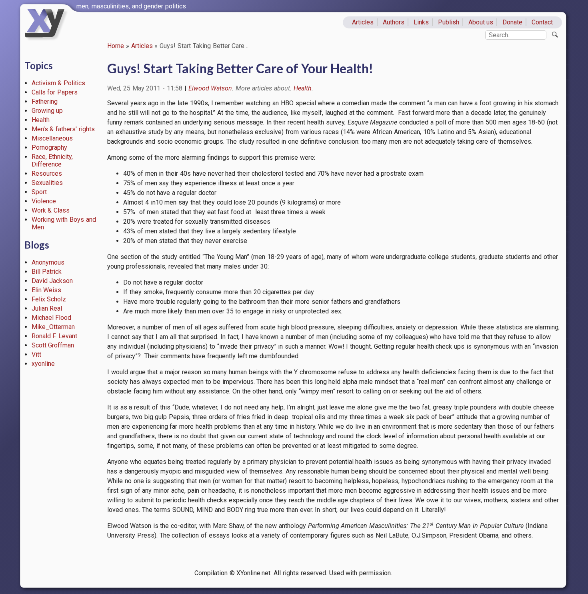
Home (115, 46)
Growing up (47, 110)
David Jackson (52, 281)
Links (421, 22)
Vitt (36, 354)
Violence (44, 201)
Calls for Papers (55, 92)
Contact (542, 22)
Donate (512, 22)
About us (481, 22)
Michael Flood (52, 317)
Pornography (49, 147)
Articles (363, 22)
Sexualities (47, 183)
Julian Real (47, 308)
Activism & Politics (59, 83)
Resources (47, 173)
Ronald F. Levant (55, 336)
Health (41, 120)
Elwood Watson (210, 88)
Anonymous (48, 262)
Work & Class (51, 210)
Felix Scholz (49, 299)
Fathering (45, 101)
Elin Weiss (47, 290)
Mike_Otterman (53, 327)
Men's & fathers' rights (63, 129)
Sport (39, 192)
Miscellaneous (52, 138)
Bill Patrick (47, 271)
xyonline (43, 363)
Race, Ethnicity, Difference (52, 160)
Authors (393, 22)
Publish (448, 22)
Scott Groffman (53, 345)
